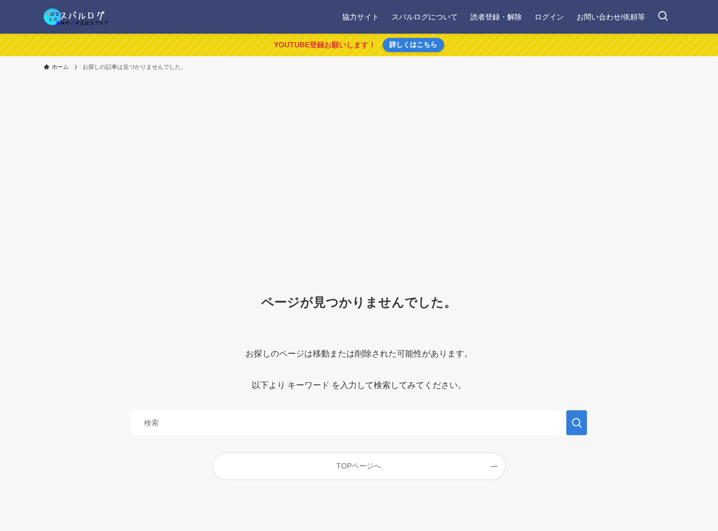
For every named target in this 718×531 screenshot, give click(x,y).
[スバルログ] (76, 16)
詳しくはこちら (413, 44)
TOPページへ (358, 466)
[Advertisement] (359, 154)
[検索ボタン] (662, 17)
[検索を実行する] (576, 422)
